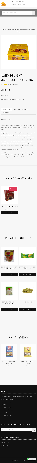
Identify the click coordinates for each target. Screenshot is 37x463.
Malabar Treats (8, 415)
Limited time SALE (6, 402)
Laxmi (5, 412)
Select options (27, 309)
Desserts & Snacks (19, 99)
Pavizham (6, 418)
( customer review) (12, 84)
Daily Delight (15, 29)
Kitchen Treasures (9, 410)
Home (4, 29)
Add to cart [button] (28, 274)
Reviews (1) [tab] (6, 112)
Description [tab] (7, 109)
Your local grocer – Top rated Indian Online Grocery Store (17, 396)
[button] (33, 2)
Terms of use (5, 442)
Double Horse (7, 407)
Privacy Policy (5, 445)
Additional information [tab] (21, 109)
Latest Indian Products (8, 399)
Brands (9, 29)
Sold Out (9, 212)
